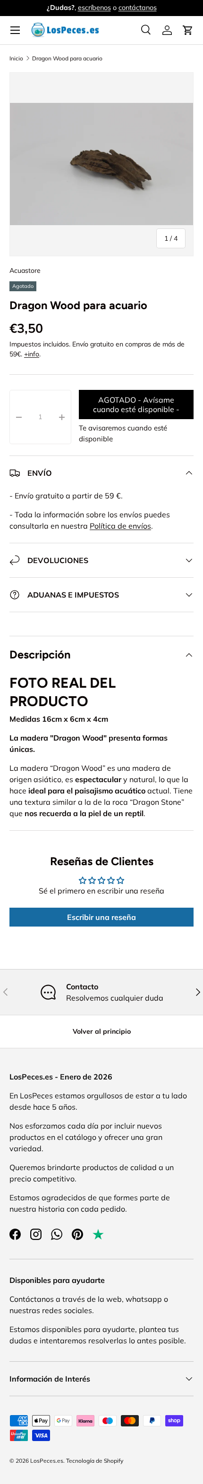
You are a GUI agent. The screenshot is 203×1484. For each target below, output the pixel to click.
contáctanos (137, 7)
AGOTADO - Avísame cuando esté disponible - (136, 404)
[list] (101, 164)
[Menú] (15, 30)
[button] (188, 30)
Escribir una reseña (101, 917)
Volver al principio (102, 1031)
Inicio (16, 58)
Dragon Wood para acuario (67, 58)
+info (31, 354)
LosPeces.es (46, 1460)
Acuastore (25, 270)
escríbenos (94, 7)
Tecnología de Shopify (94, 1460)
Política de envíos (120, 526)
